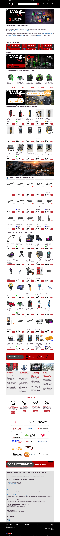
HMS (28, 30)
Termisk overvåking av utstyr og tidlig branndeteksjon (47, 374)
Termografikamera (11, 481)
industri (23, 30)
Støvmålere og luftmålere (12, 483)
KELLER (20, 382)
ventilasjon (17, 30)
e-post (28, 39)
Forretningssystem (33, 535)
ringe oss (23, 39)
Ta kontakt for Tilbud (10, 264)
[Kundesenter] (43, 4)
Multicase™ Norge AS (46, 535)
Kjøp (13, 87)
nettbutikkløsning (39, 535)
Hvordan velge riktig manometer (24, 373)
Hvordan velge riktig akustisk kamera (35, 374)
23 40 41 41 (9, 0)
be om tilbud (32, 39)
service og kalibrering (17, 475)
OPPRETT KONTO (47, 411)
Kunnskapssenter (34, 0)
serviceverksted (22, 35)
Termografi (17, 29)
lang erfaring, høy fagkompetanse (12, 35)
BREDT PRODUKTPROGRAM (13, 407)
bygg (12, 30)
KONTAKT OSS (36, 411)
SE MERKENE (13, 412)
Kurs (39, 0)
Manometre (20, 375)
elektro (14, 30)
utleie (7, 36)
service (41, 35)
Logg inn (47, 4)
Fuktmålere (10, 482)
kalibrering (38, 35)
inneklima (20, 30)
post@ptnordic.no (13, 0)
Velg (42, 248)
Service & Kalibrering (44, 0)
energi (25, 30)
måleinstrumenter (25, 29)
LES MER (24, 411)
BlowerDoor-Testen (10, 373)
